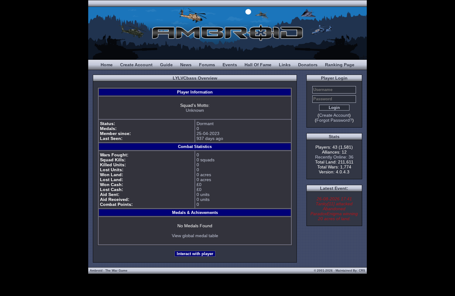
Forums (207, 64)
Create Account (136, 64)
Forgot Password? (334, 120)
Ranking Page (339, 64)
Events (230, 64)
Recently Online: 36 (334, 157)
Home (107, 64)
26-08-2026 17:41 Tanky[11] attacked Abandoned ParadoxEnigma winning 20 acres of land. (334, 208)
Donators (308, 64)
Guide (166, 64)
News (186, 64)
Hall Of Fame (258, 64)
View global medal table (195, 235)
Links (285, 64)
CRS (362, 270)
